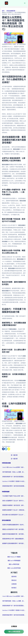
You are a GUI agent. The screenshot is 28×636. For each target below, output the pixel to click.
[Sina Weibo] (8, 449)
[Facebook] (3, 449)
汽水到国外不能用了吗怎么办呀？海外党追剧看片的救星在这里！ (14, 496)
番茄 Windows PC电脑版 (14, 556)
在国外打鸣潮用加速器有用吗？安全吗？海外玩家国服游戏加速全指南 (14, 524)
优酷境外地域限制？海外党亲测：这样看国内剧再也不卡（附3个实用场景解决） (14, 505)
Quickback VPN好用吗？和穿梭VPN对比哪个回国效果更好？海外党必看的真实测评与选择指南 (14, 481)
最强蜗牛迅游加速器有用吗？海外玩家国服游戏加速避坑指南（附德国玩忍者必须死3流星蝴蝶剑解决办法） (14, 543)
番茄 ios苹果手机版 (14, 564)
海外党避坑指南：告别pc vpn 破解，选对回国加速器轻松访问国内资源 (14, 472)
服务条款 (14, 576)
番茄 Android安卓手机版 (14, 568)
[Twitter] (6, 449)
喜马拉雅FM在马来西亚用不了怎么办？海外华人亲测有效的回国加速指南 (14, 514)
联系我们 (14, 587)
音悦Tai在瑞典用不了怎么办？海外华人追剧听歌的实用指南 (14, 500)
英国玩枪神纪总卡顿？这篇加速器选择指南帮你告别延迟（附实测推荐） (14, 538)
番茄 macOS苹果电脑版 (14, 560)
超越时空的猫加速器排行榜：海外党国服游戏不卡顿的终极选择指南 (14, 534)
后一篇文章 (14, 458)
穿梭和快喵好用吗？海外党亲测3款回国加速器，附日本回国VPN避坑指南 (14, 486)
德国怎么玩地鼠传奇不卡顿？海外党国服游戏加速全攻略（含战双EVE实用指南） (14, 529)
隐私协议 (14, 580)
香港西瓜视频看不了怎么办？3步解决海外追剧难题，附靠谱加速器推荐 (14, 510)
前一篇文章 (14, 455)
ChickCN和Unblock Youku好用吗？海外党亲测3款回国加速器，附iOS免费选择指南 (14, 467)
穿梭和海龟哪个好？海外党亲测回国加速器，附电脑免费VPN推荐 (14, 476)
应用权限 (14, 584)
